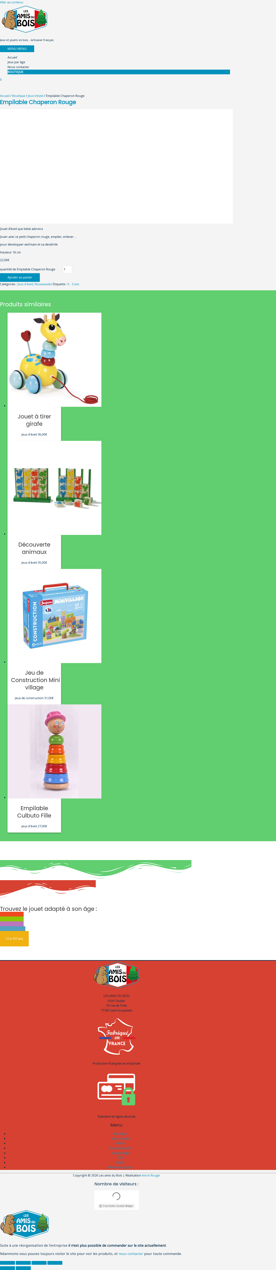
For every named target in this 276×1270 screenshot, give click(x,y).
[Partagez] (23, 1263)
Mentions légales (120, 1167)
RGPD (120, 1162)
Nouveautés (43, 284)
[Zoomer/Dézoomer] (54, 1263)
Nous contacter (18, 67)
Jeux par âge (16, 62)
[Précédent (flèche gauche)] (7, 1268)
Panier (120, 1143)
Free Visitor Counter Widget (118, 1206)
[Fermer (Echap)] (7, 1263)
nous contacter (131, 1253)
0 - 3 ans (73, 284)
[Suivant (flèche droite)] (23, 1268)
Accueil (12, 57)
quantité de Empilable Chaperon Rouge (27, 269)
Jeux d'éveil (35, 96)
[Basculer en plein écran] (39, 1263)
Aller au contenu (11, 2)
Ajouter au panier (20, 277)
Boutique (15, 72)
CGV (120, 1158)
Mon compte (120, 1138)
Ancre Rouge (151, 1175)
